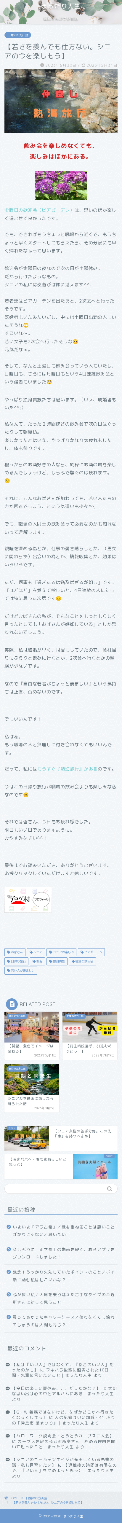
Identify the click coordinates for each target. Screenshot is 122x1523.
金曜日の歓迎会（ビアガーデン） (39, 210)
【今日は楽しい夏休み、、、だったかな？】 (56, 1388)
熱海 (39, 961)
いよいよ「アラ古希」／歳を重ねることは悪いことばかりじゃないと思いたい (64, 1230)
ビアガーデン (93, 952)
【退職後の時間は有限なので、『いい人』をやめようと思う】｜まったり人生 (64, 1467)
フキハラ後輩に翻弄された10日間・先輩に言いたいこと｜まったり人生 (60, 1372)
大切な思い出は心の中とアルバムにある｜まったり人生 (64, 1390)
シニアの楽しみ (63, 952)
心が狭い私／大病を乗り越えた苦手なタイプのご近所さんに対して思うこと (64, 1298)
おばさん (16, 952)
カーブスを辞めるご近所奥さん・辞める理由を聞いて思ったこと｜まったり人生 (63, 1443)
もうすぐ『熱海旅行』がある (67, 769)
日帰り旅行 (18, 961)
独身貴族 (58, 961)
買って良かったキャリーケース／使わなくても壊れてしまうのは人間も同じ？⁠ (64, 1321)
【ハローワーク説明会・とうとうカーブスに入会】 (63, 1435)
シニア (37, 952)
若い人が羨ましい (22, 970)
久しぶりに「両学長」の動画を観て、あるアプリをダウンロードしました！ (64, 1253)
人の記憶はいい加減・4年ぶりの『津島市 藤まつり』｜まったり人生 (63, 1419)
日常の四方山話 (17, 35)
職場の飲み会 (84, 961)
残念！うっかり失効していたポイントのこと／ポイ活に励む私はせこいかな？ (64, 1275)
